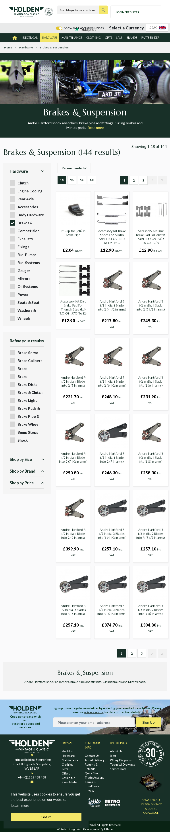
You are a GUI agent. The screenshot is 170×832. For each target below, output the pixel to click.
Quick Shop (92, 773)
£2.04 (73, 250)
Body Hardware (30, 215)
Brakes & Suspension (27, 223)
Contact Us (92, 755)
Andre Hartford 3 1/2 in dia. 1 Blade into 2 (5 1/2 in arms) (151, 305)
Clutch (23, 183)
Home (8, 47)
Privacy (89, 790)
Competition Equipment (28, 231)
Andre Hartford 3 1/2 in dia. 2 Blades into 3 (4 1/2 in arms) (112, 534)
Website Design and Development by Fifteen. (85, 829)
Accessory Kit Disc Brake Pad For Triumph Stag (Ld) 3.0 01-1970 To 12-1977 (73, 309)
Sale (119, 38)
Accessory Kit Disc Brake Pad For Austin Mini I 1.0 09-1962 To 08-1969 (150, 237)
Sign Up (148, 722)
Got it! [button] (46, 817)
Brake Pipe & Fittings (28, 416)
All (92, 180)
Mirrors (23, 278)
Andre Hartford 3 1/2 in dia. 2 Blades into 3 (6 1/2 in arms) (111, 610)
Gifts (108, 38)
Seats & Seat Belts (28, 302)
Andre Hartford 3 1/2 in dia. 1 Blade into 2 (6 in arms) (150, 381)
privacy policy (94, 712)
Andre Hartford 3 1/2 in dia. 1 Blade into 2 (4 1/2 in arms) (112, 305)
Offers (66, 773)
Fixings (23, 246)
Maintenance (72, 38)
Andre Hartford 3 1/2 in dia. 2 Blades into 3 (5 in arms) (73, 610)
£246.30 (112, 475)
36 (71, 180)
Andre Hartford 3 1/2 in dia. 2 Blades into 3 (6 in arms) (150, 610)
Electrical (30, 38)
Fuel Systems (28, 262)
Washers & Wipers (26, 310)
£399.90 (73, 551)
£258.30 (150, 475)
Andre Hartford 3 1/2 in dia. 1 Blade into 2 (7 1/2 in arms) (73, 458)
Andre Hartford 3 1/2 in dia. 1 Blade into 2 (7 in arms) (112, 458)
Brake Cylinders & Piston (27, 376)
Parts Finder (150, 38)
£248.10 (112, 399)
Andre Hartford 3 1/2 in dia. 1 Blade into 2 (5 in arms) (73, 381)
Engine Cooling (29, 191)
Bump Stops (27, 432)
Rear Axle (25, 199)
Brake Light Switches (27, 400)
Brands (132, 38)
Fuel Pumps (27, 254)
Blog (113, 755)
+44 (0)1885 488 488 (32, 777)
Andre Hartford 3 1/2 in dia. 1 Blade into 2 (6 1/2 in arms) (112, 381)
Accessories (27, 207)
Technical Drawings (122, 764)
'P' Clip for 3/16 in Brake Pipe (73, 233)
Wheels (24, 318)
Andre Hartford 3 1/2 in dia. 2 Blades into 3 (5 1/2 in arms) (150, 534)
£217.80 (112, 323)
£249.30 (150, 323)
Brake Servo (27, 352)
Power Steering (25, 294)
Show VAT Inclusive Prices (84, 28)
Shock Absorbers (26, 440)
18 (62, 180)
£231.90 (150, 399)
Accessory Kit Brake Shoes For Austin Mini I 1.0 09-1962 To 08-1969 (112, 237)
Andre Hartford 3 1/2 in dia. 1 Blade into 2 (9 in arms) (73, 534)
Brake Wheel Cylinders (28, 424)
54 (81, 180)
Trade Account (94, 777)
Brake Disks (27, 384)
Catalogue (68, 778)
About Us (116, 751)
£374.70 (112, 628)
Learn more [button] (20, 805)
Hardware (49, 38)
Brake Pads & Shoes (28, 408)
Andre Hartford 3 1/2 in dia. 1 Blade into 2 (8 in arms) (150, 458)
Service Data (118, 769)
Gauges (24, 270)
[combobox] (157, 28)
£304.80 (150, 628)
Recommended (73, 168)
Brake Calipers (29, 360)
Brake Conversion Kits (27, 368)
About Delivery (94, 760)
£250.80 (73, 475)
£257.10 (112, 551)
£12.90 (112, 250)
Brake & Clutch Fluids (29, 392)
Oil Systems (27, 286)
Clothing (93, 38)
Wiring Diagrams (120, 760)
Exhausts (25, 238)
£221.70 (73, 399)
